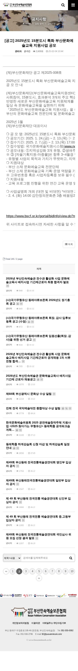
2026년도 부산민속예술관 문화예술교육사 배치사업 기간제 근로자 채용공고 (38, 377)
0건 (28, 51)
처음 (6, 571)
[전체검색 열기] (63, 5)
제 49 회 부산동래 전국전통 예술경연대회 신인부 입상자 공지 (38, 500)
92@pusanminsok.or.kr (52, 634)
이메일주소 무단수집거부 (54, 623)
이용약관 (35, 623)
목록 (70, 244)
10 (72, 571)
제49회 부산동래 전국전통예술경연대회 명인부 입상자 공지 (38, 464)
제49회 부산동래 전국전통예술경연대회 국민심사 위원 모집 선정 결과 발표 (38, 536)
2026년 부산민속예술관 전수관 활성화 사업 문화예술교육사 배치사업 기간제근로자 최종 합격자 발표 (38, 282)
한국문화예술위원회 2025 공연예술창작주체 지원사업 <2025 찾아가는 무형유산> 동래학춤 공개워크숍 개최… (38, 426)
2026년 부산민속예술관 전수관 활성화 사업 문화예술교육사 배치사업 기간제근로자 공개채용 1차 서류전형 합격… (38, 357)
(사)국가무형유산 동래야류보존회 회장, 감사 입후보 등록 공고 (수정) (38, 319)
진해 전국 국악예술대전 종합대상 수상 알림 (38, 408)
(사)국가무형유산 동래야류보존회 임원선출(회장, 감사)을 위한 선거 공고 (38, 337)
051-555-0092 (67, 630)
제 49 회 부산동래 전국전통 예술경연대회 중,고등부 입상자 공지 (38, 518)
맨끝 (39, 578)
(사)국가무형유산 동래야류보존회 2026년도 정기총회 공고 (38, 301)
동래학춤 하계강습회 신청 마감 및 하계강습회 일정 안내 (38, 446)
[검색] (71, 558)
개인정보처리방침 (20, 623)
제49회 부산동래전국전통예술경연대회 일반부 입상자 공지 (38, 482)
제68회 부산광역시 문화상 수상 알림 (30, 393)
